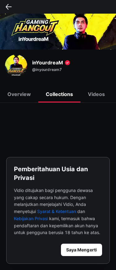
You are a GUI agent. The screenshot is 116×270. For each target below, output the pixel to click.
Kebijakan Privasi (31, 218)
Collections (59, 94)
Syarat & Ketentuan (56, 211)
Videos (96, 94)
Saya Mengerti (81, 249)
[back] (8, 7)
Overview (19, 94)
